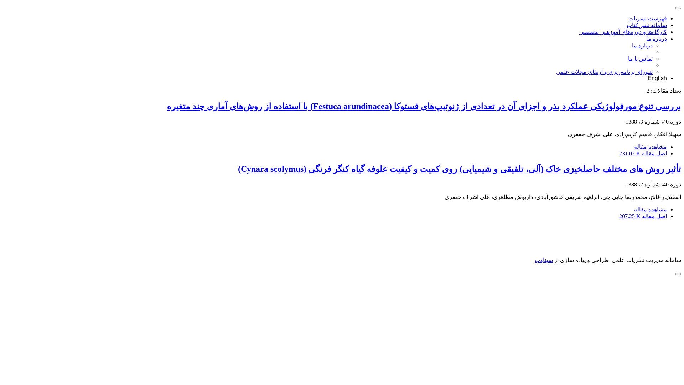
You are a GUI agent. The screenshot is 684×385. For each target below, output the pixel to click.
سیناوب (544, 260)
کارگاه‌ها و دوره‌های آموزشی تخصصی (623, 32)
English (657, 78)
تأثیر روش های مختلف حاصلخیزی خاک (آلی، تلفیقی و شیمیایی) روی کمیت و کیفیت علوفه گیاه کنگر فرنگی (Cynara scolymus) (459, 169)
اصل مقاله (643, 153)
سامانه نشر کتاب (647, 25)
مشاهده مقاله (650, 147)
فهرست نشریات (647, 18)
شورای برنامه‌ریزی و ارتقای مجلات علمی (604, 72)
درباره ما (656, 39)
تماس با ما (640, 59)
